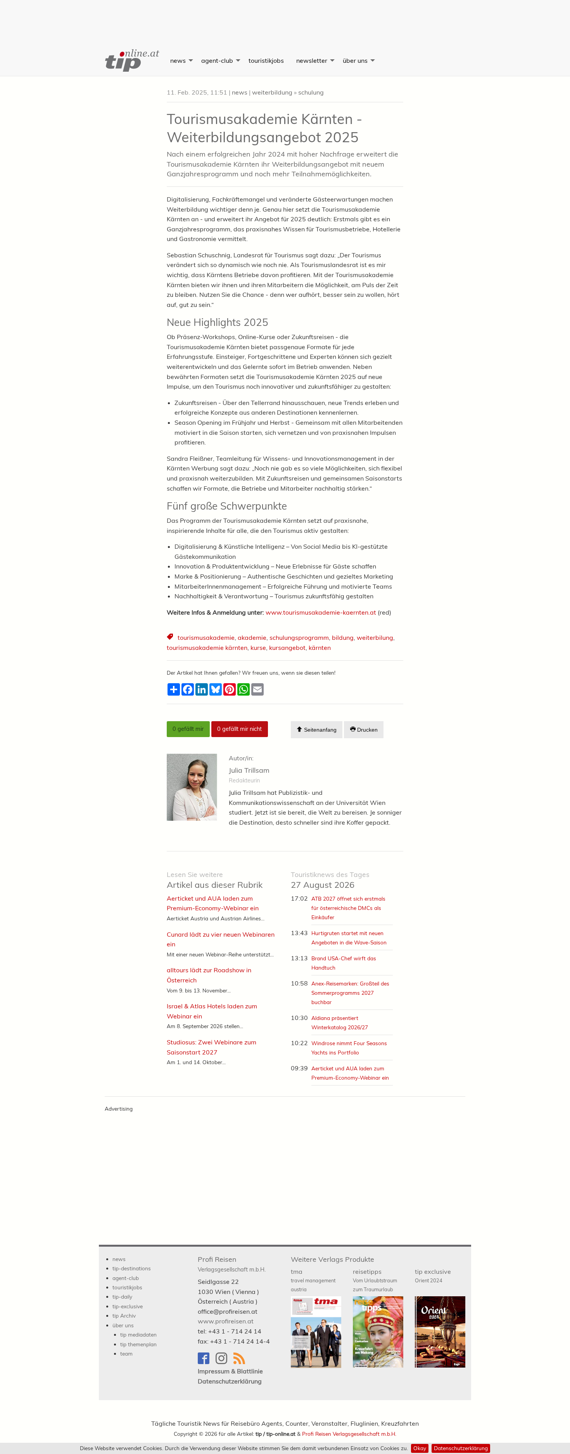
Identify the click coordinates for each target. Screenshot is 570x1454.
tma (313, 1280)
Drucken (367, 730)
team (126, 1353)
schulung (311, 92)
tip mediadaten (138, 1334)
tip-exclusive (127, 1306)
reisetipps (375, 1280)
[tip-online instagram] (224, 1362)
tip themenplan (138, 1344)
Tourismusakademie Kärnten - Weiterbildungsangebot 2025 (264, 128)
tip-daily (122, 1296)
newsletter (311, 60)
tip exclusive (433, 1275)
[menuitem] (131, 60)
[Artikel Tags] (170, 638)
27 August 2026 (330, 880)
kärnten (320, 647)
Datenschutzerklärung (461, 1448)
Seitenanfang (319, 730)
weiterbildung (272, 92)
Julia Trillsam (249, 770)
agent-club (217, 60)
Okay (419, 1448)
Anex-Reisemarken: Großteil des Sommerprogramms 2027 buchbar (350, 992)
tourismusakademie (206, 637)
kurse (258, 647)
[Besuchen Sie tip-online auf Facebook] (207, 1362)
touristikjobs (266, 60)
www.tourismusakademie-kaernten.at (321, 612)
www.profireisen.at (226, 1321)
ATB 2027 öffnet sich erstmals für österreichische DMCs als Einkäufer (348, 907)
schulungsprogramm (299, 637)
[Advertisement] (285, 17)
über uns (355, 60)
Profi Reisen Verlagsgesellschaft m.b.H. (349, 1433)
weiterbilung (375, 637)
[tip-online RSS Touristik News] (241, 1362)
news (178, 60)
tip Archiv (124, 1315)
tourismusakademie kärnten (207, 647)
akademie (252, 637)
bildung (343, 637)
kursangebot (287, 647)
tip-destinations (131, 1268)
